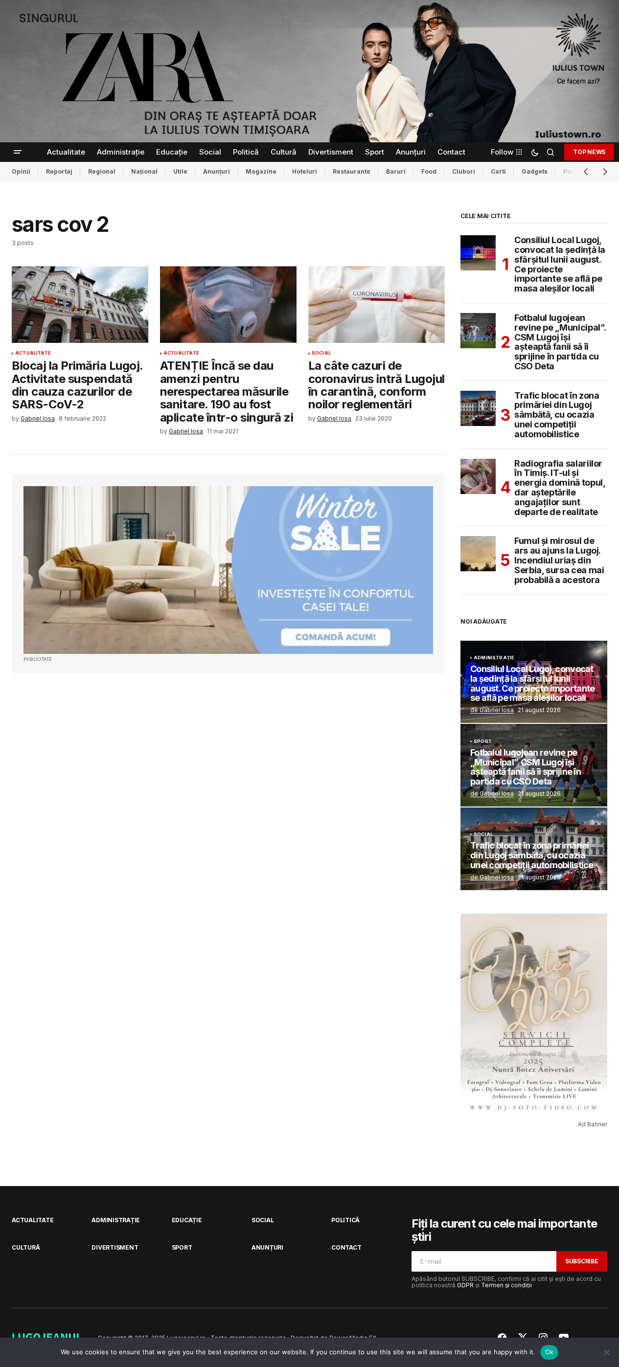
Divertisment (115, 1247)
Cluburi (463, 171)
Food (428, 171)
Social (321, 353)
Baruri (396, 171)
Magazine (261, 171)
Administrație (494, 657)
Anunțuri (216, 171)
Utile (180, 171)
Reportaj (59, 171)
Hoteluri (304, 171)
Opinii (21, 171)
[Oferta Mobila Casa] (228, 570)
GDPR (465, 1285)
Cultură (26, 1247)
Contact (346, 1247)
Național (144, 171)
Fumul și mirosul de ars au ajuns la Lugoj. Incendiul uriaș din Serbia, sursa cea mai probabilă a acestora (559, 560)
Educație (187, 1220)
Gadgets (535, 171)
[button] (17, 152)
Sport (483, 741)
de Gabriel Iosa (492, 710)
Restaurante (351, 171)
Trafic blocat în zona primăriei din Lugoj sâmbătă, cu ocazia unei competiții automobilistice (556, 415)
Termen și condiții (506, 1285)
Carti (498, 171)
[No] (607, 1352)
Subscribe (581, 1261)
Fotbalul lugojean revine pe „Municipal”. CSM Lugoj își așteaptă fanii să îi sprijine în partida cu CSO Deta (560, 342)
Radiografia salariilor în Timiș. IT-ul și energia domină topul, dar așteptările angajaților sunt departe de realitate (559, 488)
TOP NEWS (589, 152)
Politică (345, 1220)
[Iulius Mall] (309, 71)
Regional (101, 171)
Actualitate (33, 353)
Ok (549, 1352)
